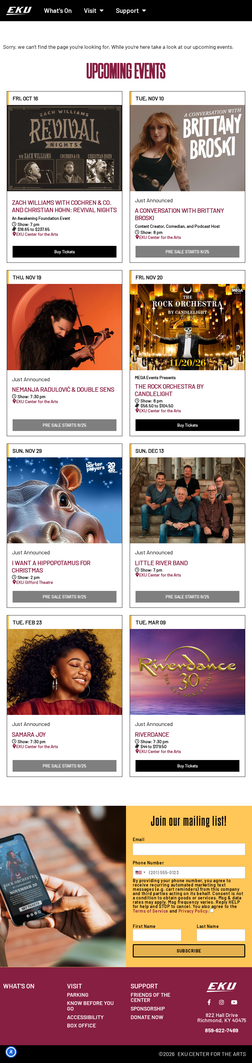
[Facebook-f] (209, 1002)
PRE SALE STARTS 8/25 (187, 251)
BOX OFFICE (81, 1025)
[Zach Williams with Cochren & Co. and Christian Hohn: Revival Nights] (64, 148)
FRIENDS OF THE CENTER (150, 997)
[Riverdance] (187, 672)
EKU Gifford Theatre (34, 582)
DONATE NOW (147, 1017)
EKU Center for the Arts (37, 234)
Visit (90, 10)
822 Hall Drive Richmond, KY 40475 (221, 1017)
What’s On (58, 10)
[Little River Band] (187, 500)
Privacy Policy (193, 911)
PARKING (78, 994)
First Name (144, 926)
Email (138, 839)
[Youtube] (234, 1002)
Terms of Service (150, 911)
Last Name (208, 926)
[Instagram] (221, 1002)
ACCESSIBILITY (85, 1017)
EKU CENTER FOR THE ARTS (212, 1053)
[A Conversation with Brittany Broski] (187, 148)
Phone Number (148, 863)
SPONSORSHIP (148, 1008)
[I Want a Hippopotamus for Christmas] (64, 500)
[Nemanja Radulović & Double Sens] (64, 327)
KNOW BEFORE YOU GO (90, 1005)
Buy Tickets (64, 251)
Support (127, 10)
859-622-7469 (221, 1030)
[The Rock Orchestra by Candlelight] (187, 327)
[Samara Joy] (64, 672)
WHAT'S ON (18, 986)
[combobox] (140, 872)
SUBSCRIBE (189, 950)
